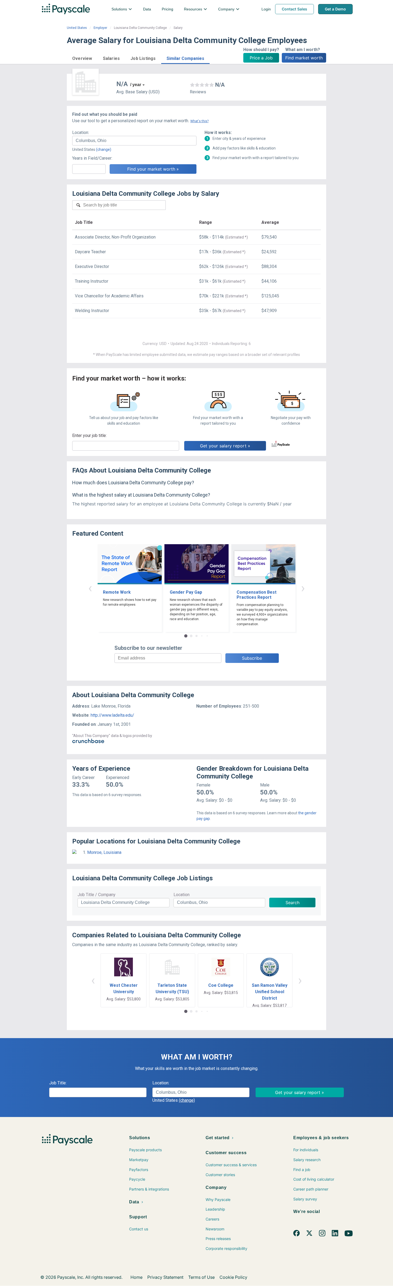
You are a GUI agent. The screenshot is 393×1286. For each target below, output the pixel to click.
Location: (80, 132)
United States (77, 28)
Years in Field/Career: (92, 158)
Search (292, 902)
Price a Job (261, 57)
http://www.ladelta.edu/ (112, 715)
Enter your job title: (89, 435)
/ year (135, 84)
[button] (82, 57)
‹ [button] (90, 588)
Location (182, 894)
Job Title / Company (96, 894)
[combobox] (134, 140)
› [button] (303, 588)
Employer (100, 28)
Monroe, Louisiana (104, 852)
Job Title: (58, 1082)
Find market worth (304, 57)
